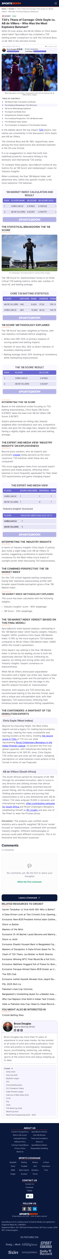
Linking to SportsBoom (20, 1145)
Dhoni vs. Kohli (9, 939)
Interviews (46, 1166)
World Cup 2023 (12, 1111)
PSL (7, 1102)
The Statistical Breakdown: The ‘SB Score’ (21, 105)
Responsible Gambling (39, 1148)
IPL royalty (32, 810)
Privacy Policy (20, 1148)
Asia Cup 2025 (11, 1075)
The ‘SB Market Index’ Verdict (16, 122)
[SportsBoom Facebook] (24, 1209)
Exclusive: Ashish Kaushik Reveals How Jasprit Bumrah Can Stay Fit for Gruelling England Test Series (29, 979)
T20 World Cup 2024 (14, 1108)
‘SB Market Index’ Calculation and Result (20, 102)
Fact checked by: (32, 49)
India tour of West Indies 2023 (17, 1095)
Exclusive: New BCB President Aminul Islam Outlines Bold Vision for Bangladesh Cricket (29, 919)
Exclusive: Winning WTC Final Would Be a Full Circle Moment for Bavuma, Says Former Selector (29, 959)
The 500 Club (9, 974)
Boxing (35, 1162)
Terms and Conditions (39, 1138)
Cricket (11, 9)
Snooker (24, 1174)
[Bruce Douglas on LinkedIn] (17, 49)
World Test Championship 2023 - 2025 (21, 1115)
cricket (17, 454)
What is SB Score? (20, 1135)
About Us (19, 1152)
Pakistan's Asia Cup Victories (17, 989)
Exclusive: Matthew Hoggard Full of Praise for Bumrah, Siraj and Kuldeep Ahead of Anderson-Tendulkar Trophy (29, 964)
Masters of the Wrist (12, 929)
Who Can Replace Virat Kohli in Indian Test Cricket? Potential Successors (29, 999)
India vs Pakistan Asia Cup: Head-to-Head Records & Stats (29, 1004)
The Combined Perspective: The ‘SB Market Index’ (24, 118)
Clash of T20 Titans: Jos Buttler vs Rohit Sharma (27, 954)
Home (4, 9)
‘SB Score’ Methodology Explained (18, 108)
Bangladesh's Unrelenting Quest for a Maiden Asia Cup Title (29, 994)
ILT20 (8, 1098)
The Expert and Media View (15, 112)
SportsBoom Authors (39, 1132)
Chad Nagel (29, 51)
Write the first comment (29, 882)
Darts (13, 1166)
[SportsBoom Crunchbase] (35, 1209)
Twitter (29, 1191)
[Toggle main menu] (55, 3)
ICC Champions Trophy (15, 1088)
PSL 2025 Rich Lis (11, 984)
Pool (46, 1170)
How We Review (39, 1135)
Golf (35, 1166)
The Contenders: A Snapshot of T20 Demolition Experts (26, 125)
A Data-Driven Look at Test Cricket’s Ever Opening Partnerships (29, 914)
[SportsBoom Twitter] (29, 1209)
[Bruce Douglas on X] (19, 49)
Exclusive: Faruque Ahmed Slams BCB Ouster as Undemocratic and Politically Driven (29, 969)
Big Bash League (12, 1078)
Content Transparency (20, 1132)
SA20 (8, 1105)
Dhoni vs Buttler (10, 924)
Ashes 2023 (10, 1072)
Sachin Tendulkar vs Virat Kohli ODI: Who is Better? (28, 909)
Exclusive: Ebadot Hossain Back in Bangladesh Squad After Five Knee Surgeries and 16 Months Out (29, 944)
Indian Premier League (14, 1092)
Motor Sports (24, 1170)
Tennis (35, 1174)
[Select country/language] (29, 1196)
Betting (24, 1162)
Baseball (13, 1162)
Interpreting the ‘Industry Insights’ (17, 115)
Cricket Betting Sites (13, 1015)
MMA (13, 1170)
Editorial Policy (20, 1142)
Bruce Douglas (11, 49)
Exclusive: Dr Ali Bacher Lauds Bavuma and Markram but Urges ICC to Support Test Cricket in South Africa (29, 934)
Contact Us (29, 1184)
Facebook (29, 1187)
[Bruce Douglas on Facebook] (21, 49)
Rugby (13, 1174)
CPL (7, 1082)
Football (24, 1166)
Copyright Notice (19, 1138)
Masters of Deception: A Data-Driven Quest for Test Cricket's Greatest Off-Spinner (29, 949)
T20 (41, 129)
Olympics (35, 1170)
